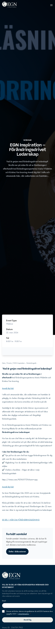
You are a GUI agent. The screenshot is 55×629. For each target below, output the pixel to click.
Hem (3, 363)
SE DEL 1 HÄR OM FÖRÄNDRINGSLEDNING (21, 520)
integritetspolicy (23, 614)
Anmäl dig (27, 620)
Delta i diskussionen (17, 551)
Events (9, 363)
